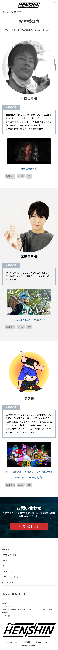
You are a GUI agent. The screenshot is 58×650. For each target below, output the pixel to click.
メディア (5, 566)
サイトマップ (7, 571)
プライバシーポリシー (11, 577)
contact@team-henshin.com (13, 616)
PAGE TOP (53, 627)
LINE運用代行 (7, 582)
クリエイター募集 (9, 555)
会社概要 (5, 549)
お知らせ (5, 560)
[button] (29, 526)
